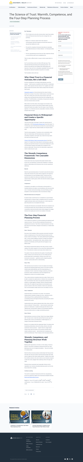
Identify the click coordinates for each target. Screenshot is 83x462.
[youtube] (65, 459)
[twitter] (69, 459)
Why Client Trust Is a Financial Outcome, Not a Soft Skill (15, 34)
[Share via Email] (34, 394)
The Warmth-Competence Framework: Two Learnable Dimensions (15, 42)
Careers (37, 449)
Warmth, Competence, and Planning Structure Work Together (16, 51)
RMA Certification (29, 449)
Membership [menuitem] (42, 7)
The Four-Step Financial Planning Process (16, 47)
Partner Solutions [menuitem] (64, 7)
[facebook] (72, 459)
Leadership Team (39, 444)
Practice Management (29, 390)
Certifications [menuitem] (12, 7)
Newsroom (38, 446)
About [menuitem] (71, 7)
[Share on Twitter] (28, 394)
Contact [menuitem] (64, 2)
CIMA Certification (29, 443)
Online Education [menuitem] (21, 7)
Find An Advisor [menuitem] (59, 2)
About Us (37, 439)
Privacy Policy (38, 451)
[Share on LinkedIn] (31, 394)
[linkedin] (67, 459)
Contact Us (48, 439)
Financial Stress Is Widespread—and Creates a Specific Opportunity (16, 38)
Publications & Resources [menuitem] (52, 7)
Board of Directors (39, 442)
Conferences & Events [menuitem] (32, 7)
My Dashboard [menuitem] (71, 2)
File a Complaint (48, 442)
